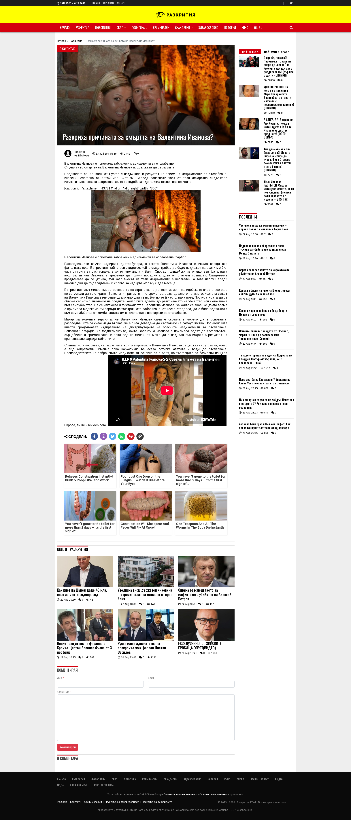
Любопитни (103, 27)
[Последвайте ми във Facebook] (284, 3)
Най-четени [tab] (250, 51)
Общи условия (93, 802)
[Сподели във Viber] (103, 436)
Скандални (182, 27)
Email (151, 678)
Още (257, 27)
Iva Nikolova (81, 155)
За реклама (108, 3)
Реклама (62, 802)
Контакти (75, 802)
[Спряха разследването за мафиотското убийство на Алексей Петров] (206, 586)
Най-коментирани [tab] (276, 51)
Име (60, 678)
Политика (138, 27)
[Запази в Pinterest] (131, 436)
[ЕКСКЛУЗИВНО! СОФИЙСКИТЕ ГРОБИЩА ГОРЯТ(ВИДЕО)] (206, 639)
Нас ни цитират (259, 779)
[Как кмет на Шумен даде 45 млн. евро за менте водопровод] (85, 586)
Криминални (161, 27)
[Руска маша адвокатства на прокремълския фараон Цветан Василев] (146, 639)
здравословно (208, 27)
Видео (279, 779)
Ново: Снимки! (78, 785)
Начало (96, 3)
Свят (119, 27)
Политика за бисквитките (157, 802)
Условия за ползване (213, 794)
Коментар (64, 691)
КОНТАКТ (121, 3)
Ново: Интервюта (103, 785)
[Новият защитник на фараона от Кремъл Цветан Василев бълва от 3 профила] (85, 639)
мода (60, 785)
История (230, 27)
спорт (240, 779)
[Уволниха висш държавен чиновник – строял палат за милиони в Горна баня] (146, 586)
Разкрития (82, 27)
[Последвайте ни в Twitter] (291, 3)
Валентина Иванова (117, 167)
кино (245, 27)
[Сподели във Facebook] (94, 436)
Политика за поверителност (181, 794)
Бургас (114, 174)
